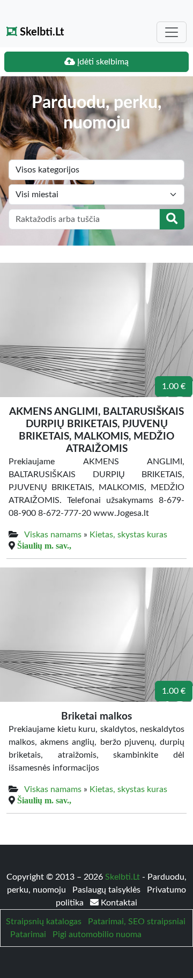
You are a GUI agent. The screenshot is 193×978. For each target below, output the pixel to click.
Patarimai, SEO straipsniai (136, 921)
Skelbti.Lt (40, 32)
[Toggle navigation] (172, 32)
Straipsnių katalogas (43, 921)
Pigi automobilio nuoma (97, 934)
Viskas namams (52, 534)
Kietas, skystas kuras (128, 534)
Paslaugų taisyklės (107, 890)
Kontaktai (118, 902)
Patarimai (28, 934)
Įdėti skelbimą (102, 61)
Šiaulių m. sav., (44, 545)
